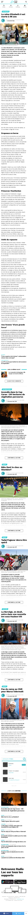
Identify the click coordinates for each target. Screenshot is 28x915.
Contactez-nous (20, 899)
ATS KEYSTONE (10, 20)
